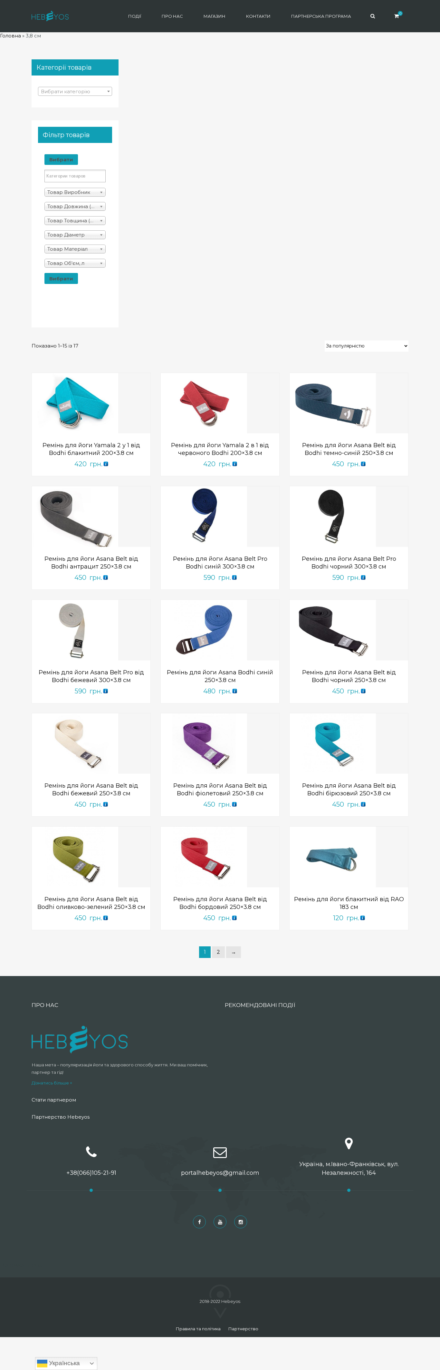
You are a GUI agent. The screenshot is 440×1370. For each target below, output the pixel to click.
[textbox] (75, 91)
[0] (396, 16)
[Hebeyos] (50, 16)
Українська (63, 1363)
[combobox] (75, 91)
